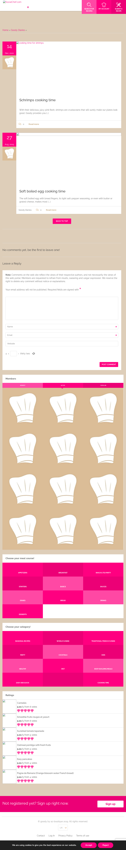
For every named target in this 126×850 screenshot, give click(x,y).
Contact (41, 835)
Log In (52, 835)
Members (11, 378)
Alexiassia (63, 507)
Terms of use (82, 835)
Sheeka (23, 547)
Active (63, 385)
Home (5, 30)
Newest (22, 385)
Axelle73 (103, 547)
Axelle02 (22, 507)
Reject (105, 845)
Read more (34, 124)
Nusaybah (103, 466)
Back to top (62, 221)
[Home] (12, 2)
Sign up (110, 804)
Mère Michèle (22, 426)
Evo (22, 466)
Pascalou (103, 507)
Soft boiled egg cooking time (42, 191)
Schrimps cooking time (37, 100)
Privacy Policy (65, 835)
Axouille (103, 426)
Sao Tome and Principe (63, 547)
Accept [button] (88, 845)
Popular (103, 385)
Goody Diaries (18, 30)
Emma (63, 426)
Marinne (62, 466)
